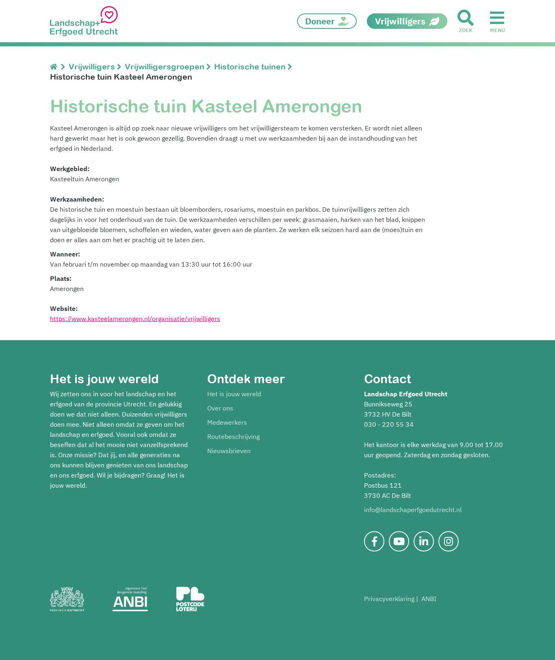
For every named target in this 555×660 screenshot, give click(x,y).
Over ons (220, 408)
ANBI (428, 599)
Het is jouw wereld (234, 394)
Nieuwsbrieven (229, 451)
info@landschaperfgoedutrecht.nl (413, 510)
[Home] (55, 66)
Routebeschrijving (233, 436)
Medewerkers (227, 422)
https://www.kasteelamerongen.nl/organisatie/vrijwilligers (135, 319)
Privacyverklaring (389, 599)
